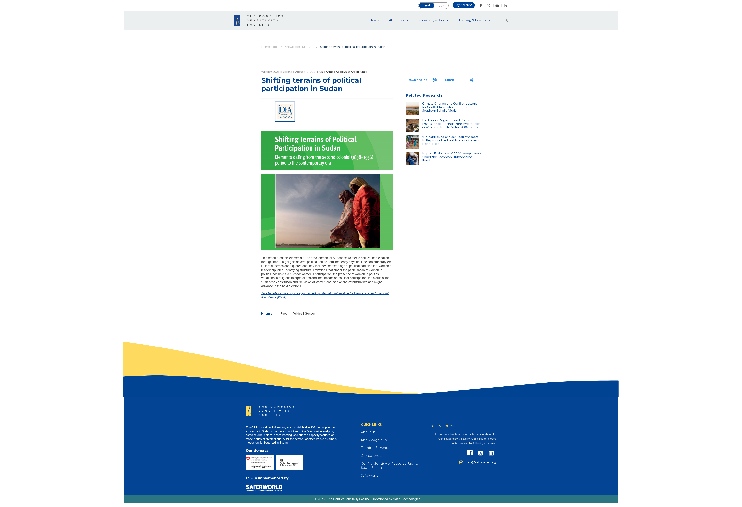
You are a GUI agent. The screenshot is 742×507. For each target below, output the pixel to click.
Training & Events (472, 20)
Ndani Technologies (406, 499)
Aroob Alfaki (359, 71)
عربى (441, 5)
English (427, 5)
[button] (506, 20)
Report (285, 313)
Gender (310, 313)
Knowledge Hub (431, 20)
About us (396, 20)
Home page (269, 47)
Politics (297, 313)
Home (374, 20)
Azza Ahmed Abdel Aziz (334, 71)
